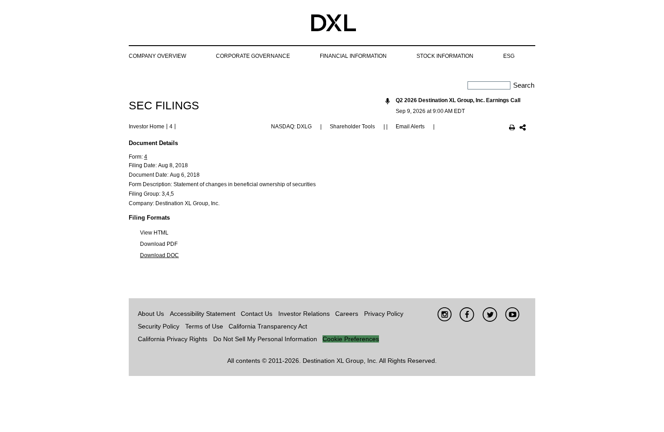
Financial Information (353, 56)
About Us (151, 313)
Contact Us (256, 313)
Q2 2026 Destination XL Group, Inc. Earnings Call (458, 100)
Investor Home (146, 126)
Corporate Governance (253, 56)
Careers (346, 313)
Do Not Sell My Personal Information (265, 339)
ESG (508, 56)
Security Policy (158, 326)
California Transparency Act (268, 326)
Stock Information (444, 56)
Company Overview (157, 56)
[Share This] (522, 128)
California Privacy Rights (172, 339)
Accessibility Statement (202, 313)
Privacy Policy (383, 313)
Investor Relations (304, 313)
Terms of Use (204, 326)
